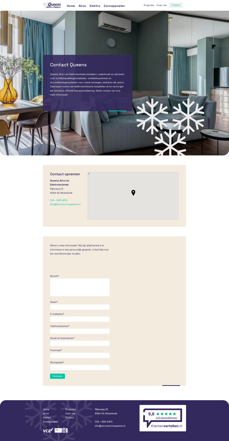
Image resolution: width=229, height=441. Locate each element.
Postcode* (56, 350)
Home (71, 6)
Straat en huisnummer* (62, 338)
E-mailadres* (57, 314)
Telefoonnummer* (60, 326)
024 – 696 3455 (103, 421)
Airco (82, 6)
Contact (175, 5)
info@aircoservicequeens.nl (65, 204)
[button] (133, 193)
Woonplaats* (57, 362)
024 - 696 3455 (58, 200)
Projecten (149, 5)
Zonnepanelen (114, 6)
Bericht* (54, 276)
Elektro (95, 6)
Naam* (54, 302)
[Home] (52, 5)
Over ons (162, 5)
